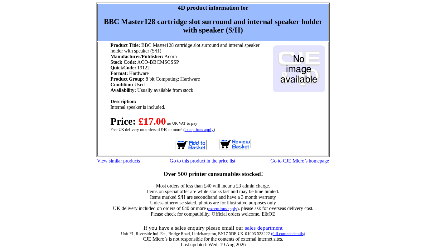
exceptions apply (199, 129)
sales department (264, 228)
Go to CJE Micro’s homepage (299, 160)
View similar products (118, 160)
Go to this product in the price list (202, 160)
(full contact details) (288, 233)
